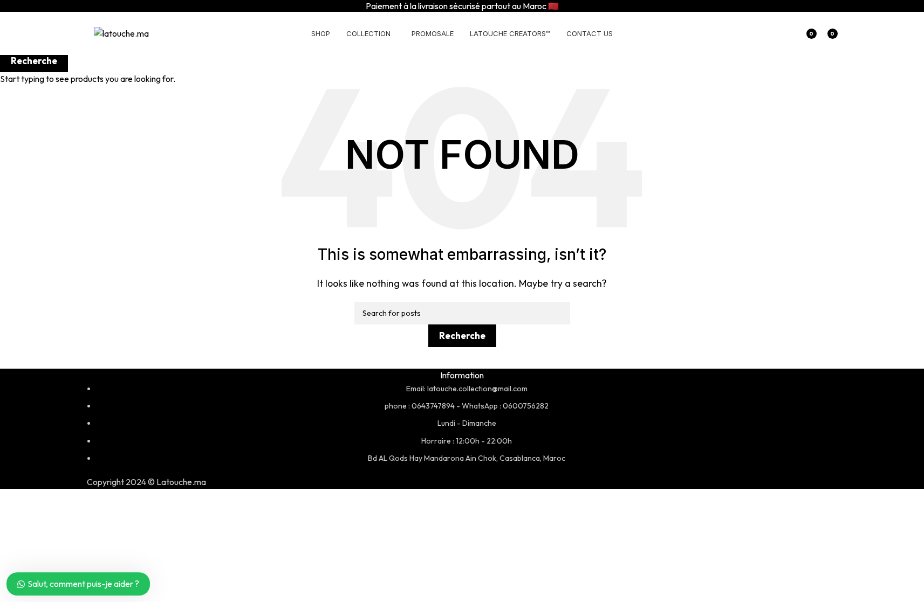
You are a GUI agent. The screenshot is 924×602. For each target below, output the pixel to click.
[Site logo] (121, 32)
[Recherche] (783, 33)
